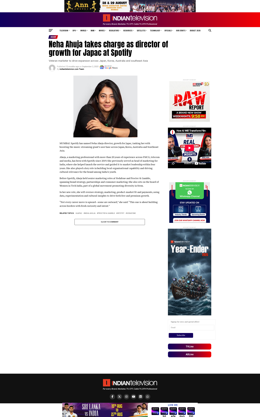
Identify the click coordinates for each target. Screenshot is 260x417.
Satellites (141, 30)
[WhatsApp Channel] (147, 396)
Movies (102, 30)
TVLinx (190, 346)
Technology (155, 30)
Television (63, 30)
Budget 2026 (195, 30)
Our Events (180, 30)
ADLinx (190, 354)
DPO (74, 30)
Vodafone (131, 213)
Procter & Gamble (106, 213)
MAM (92, 30)
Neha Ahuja (90, 213)
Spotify (120, 213)
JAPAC (79, 213)
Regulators (114, 30)
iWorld (83, 30)
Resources (127, 30)
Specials (168, 30)
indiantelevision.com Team (72, 69)
